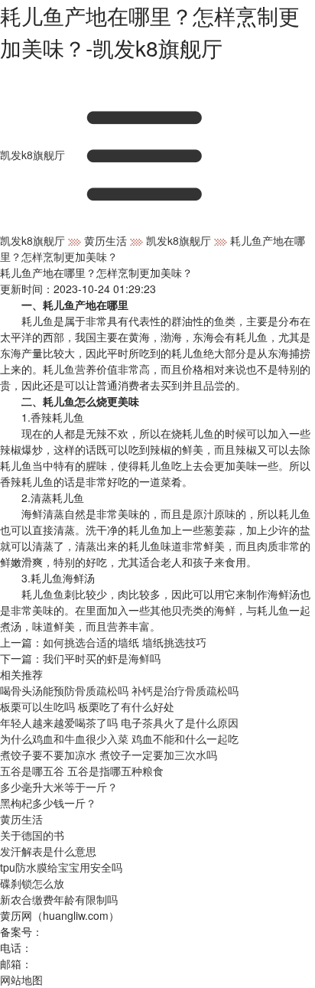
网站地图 (21, 979)
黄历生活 (105, 240)
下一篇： (80, 658)
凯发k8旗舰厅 (32, 154)
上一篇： (103, 642)
